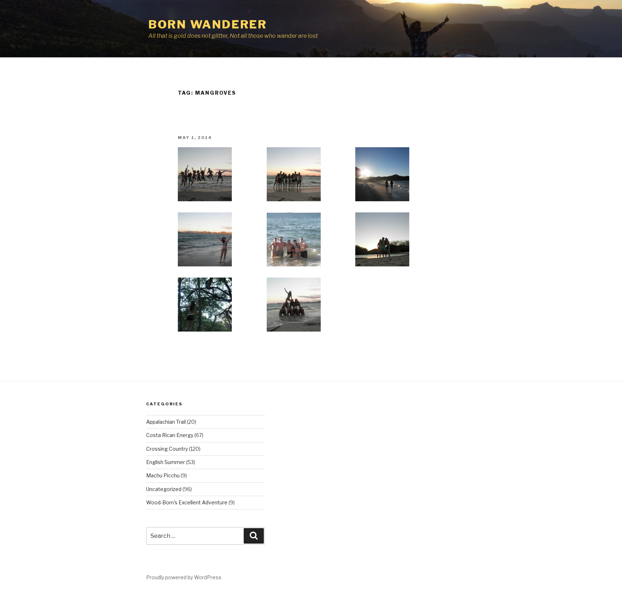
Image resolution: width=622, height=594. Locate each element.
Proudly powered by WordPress (183, 577)
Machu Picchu (163, 475)
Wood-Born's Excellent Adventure (186, 502)
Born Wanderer (207, 24)
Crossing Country (167, 449)
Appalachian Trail (166, 422)
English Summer (165, 462)
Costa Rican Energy (169, 435)
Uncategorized (163, 489)
